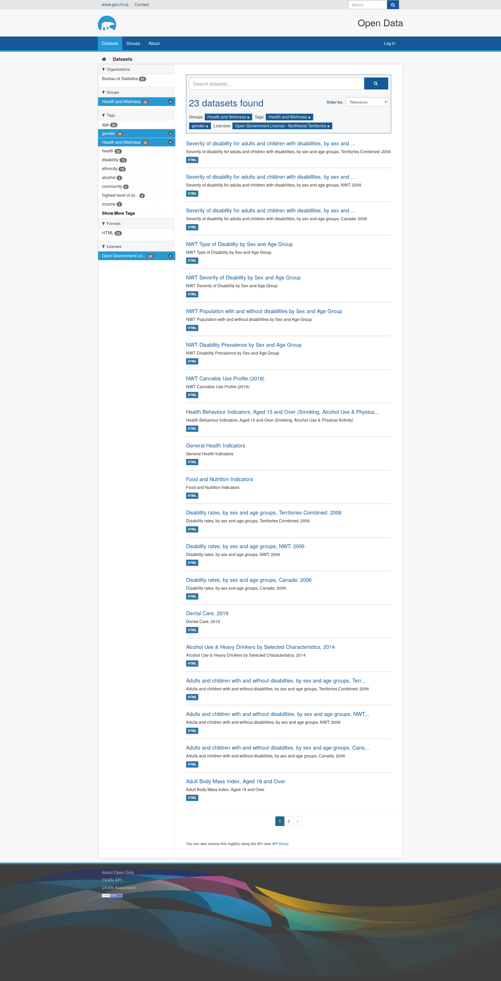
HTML (192, 160)
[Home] (104, 58)
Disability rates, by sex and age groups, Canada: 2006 (249, 579)
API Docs (279, 843)
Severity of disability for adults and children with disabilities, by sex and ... (270, 143)
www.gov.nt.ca (115, 4)
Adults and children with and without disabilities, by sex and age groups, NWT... (277, 713)
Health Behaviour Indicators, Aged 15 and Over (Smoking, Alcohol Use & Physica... (282, 411)
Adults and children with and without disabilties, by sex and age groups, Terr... (276, 680)
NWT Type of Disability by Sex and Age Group (239, 244)
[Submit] (393, 4)
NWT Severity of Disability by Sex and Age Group (243, 277)
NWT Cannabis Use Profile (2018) (225, 378)
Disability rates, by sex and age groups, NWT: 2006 (245, 546)
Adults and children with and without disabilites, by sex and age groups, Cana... (277, 747)
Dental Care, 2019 (207, 613)
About (153, 43)
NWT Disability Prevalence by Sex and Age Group (244, 344)
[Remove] (248, 117)
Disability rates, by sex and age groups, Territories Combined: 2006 (264, 512)
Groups (133, 43)
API (260, 843)
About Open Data (118, 872)
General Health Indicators (215, 445)
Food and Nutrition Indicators (219, 479)
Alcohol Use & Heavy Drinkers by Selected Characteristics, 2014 (260, 646)
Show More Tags (118, 213)
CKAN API (112, 880)
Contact (142, 4)
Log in (389, 43)
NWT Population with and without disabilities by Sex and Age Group (264, 311)
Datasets (110, 43)
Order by (334, 102)
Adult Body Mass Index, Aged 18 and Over (235, 781)
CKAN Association (119, 887)
